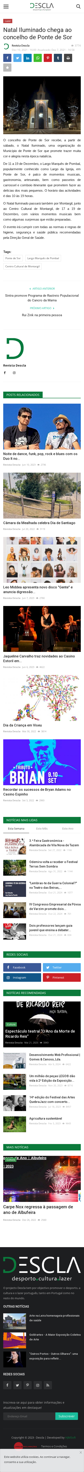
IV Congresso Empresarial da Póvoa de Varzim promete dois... (55, 907)
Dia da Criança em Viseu (22, 725)
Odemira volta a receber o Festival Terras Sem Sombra (53, 864)
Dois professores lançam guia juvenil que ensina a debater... (50, 928)
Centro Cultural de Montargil (22, 266)
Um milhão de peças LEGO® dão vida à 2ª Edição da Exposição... (52, 1078)
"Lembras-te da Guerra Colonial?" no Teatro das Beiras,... (53, 885)
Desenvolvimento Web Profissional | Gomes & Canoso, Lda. (54, 1057)
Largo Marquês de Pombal (43, 258)
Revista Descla (21, 45)
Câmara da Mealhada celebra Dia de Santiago (39, 523)
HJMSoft (70, 1437)
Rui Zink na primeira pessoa (42, 315)
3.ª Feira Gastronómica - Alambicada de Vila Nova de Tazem (54, 843)
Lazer (8, 21)
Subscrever (67, 1416)
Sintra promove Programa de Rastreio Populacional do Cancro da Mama (42, 298)
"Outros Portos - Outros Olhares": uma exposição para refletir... (53, 1356)
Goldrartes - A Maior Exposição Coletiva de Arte (55, 1337)
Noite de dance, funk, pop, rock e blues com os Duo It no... (40, 456)
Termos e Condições (54, 1446)
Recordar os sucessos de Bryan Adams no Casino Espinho (37, 792)
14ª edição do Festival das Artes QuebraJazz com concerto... (52, 1100)
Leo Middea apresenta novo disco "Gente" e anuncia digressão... (38, 589)
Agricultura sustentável (45, 1118)
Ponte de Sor (13, 258)
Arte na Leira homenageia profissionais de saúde (54, 1318)
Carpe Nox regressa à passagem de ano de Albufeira (38, 1209)
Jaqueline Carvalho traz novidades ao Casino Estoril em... (39, 658)
